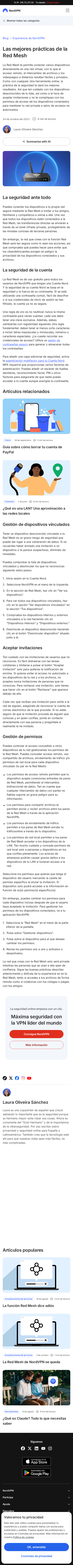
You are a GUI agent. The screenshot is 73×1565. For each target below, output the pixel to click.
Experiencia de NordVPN (28, 38)
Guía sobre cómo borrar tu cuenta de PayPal (32, 449)
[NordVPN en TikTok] (5, 1078)
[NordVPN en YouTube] (29, 1078)
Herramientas (11, 1411)
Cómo (8, 440)
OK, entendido (36, 1547)
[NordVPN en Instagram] (23, 1078)
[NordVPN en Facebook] (17, 1078)
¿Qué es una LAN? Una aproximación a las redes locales (34, 511)
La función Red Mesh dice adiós (28, 1306)
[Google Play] (36, 1472)
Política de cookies (23, 1537)
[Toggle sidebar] (67, 10)
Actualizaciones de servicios (18, 1299)
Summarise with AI (38, 141)
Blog (5, 38)
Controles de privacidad (36, 1556)
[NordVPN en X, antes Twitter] (11, 1078)
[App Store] (36, 1461)
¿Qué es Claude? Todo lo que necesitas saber (34, 1421)
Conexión (9, 501)
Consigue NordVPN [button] (36, 1034)
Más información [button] (37, 1045)
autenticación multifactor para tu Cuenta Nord (35, 360)
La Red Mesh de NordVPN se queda (31, 1362)
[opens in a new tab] (23, 1448)
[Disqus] (36, 1198)
